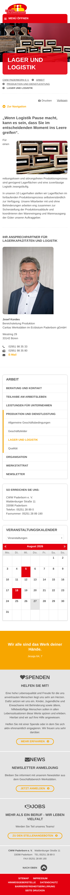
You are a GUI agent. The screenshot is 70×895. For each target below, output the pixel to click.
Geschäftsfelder (17, 431)
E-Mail (12, 354)
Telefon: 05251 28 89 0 (20, 509)
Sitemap (23, 878)
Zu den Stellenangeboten (32, 835)
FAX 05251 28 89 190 (34, 858)
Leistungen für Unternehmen (29, 405)
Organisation (16, 457)
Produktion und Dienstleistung (28, 84)
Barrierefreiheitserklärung (35, 886)
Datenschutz (49, 882)
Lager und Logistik (20, 88)
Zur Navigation (16, 106)
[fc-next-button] (64, 547)
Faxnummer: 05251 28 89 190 (24, 513)
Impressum (40, 878)
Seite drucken (35, 890)
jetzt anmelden (33, 788)
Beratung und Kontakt (24, 388)
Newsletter (15, 474)
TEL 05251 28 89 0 (44, 854)
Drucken (47, 100)
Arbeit (40, 80)
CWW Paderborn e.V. (16, 80)
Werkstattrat (17, 465)
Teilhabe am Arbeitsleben (26, 396)
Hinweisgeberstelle (22, 882)
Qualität (13, 448)
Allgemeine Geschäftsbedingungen (29, 422)
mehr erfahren (33, 741)
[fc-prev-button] (5, 547)
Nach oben (30, 867)
